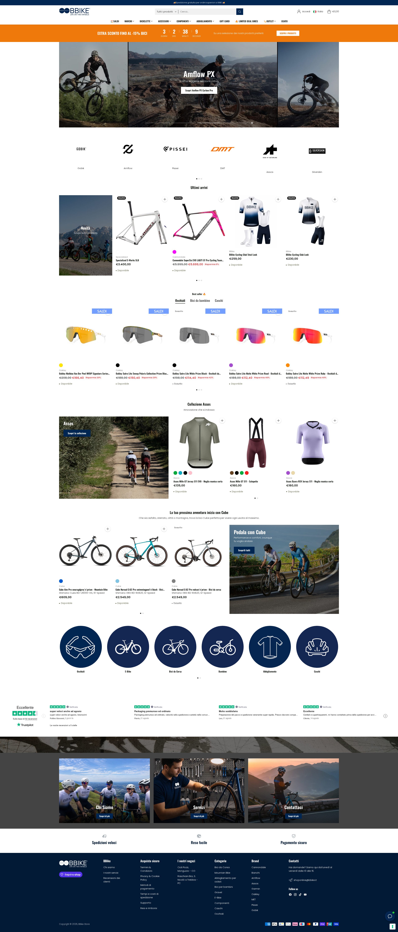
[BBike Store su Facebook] (290, 895)
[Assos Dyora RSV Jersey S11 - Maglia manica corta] (312, 443)
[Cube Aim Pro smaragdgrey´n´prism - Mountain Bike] (85, 551)
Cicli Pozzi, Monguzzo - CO (186, 869)
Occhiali (219, 913)
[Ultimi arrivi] (85, 235)
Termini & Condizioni (146, 869)
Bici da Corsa (222, 867)
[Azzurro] (117, 581)
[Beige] (293, 473)
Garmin (256, 888)
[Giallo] (61, 365)
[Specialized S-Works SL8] (142, 221)
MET (254, 899)
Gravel (218, 892)
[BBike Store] (74, 11)
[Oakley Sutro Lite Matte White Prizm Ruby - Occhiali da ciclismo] (312, 334)
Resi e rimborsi (148, 908)
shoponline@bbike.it (305, 880)
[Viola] (231, 365)
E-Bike (218, 897)
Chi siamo (109, 867)
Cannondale (259, 867)
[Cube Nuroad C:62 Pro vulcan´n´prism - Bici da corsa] (198, 551)
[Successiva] (339, 150)
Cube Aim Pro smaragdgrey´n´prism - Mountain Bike (83, 589)
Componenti (222, 903)
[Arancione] (288, 365)
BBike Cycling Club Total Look (243, 254)
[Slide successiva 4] (235, 123)
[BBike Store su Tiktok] (300, 895)
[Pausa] (252, 123)
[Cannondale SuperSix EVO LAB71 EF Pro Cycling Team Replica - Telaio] (199, 221)
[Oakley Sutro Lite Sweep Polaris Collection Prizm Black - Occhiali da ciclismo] (142, 334)
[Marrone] (232, 473)
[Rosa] (190, 473)
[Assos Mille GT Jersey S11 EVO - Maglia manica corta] (200, 443)
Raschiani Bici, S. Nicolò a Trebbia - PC (188, 879)
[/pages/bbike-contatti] (293, 790)
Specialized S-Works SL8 (127, 260)
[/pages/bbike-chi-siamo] (104, 790)
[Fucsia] (174, 252)
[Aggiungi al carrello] (165, 199)
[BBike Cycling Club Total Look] (255, 221)
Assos (255, 883)
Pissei (255, 905)
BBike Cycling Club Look (297, 254)
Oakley (255, 894)
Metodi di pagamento (147, 886)
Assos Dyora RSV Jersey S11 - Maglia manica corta (309, 481)
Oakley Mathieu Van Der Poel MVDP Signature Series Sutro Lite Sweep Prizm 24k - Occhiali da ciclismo (83, 375)
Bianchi (256, 872)
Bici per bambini (224, 886)
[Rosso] (247, 473)
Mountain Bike (222, 872)
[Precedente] (59, 150)
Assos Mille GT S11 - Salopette (244, 481)
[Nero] (118, 365)
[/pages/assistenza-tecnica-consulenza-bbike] (199, 790)
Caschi (218, 908)
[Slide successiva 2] (183, 123)
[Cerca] (239, 11)
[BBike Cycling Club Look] (312, 221)
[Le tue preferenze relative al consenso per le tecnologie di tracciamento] (393, 927)
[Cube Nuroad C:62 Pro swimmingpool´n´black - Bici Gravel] (142, 551)
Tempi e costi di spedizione (149, 895)
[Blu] (61, 581)
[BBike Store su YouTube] (305, 895)
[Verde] (175, 473)
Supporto (145, 902)
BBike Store (84, 924)
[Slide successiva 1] (157, 123)
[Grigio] (174, 581)
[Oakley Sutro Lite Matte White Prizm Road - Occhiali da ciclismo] (255, 334)
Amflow (256, 878)
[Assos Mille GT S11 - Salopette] (256, 443)
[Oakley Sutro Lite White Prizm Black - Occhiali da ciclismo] (199, 334)
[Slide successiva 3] (209, 123)
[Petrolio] (180, 473)
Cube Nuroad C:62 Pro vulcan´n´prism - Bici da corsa (196, 589)
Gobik (255, 910)
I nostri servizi (110, 872)
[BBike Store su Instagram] (295, 895)
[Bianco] (118, 252)
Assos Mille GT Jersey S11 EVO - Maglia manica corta (198, 481)
